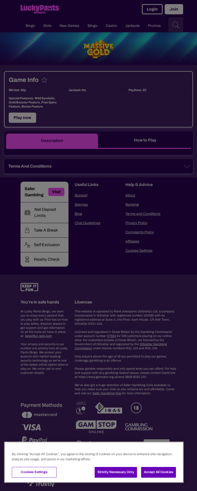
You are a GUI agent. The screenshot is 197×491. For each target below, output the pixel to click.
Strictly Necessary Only (115, 472)
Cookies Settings (34, 472)
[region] (94, 462)
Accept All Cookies (158, 472)
